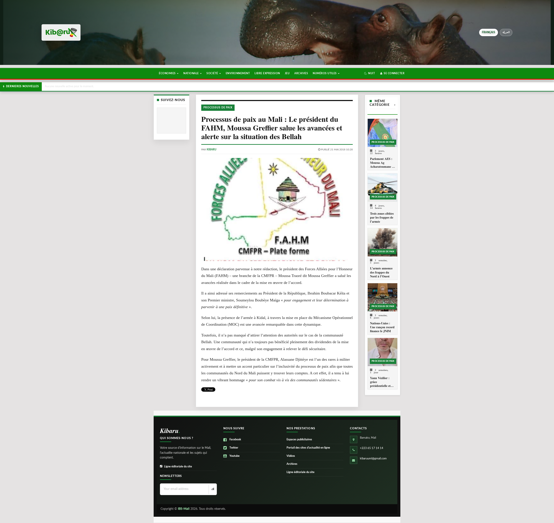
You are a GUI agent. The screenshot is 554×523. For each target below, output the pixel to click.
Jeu (287, 73)
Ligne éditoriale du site (178, 466)
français (488, 32)
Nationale (191, 73)
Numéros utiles (325, 73)
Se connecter (393, 73)
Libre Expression (267, 73)
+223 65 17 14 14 (371, 448)
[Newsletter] (212, 489)
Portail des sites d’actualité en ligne (308, 447)
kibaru (211, 149)
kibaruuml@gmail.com (373, 458)
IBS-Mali (184, 508)
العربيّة (506, 32)
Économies (167, 73)
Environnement (238, 73)
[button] (369, 73)
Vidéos (291, 456)
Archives (301, 73)
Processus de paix (217, 107)
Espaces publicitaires (299, 439)
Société (212, 73)
